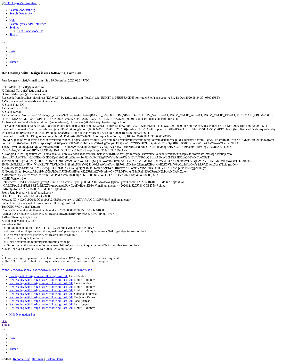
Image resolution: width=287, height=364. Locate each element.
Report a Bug (21, 359)
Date (12, 51)
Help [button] (12, 20)
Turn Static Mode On (30, 31)
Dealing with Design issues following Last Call (38, 276)
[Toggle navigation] (38, 4)
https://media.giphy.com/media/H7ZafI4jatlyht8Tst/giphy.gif (47, 269)
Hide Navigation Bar (22, 314)
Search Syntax (18, 24)
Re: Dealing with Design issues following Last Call (41, 279)
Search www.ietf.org (22, 10)
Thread (13, 61)
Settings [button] (14, 27)
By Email (38, 359)
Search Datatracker (21, 13)
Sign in (13, 34)
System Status (54, 359)
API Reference (37, 24)
